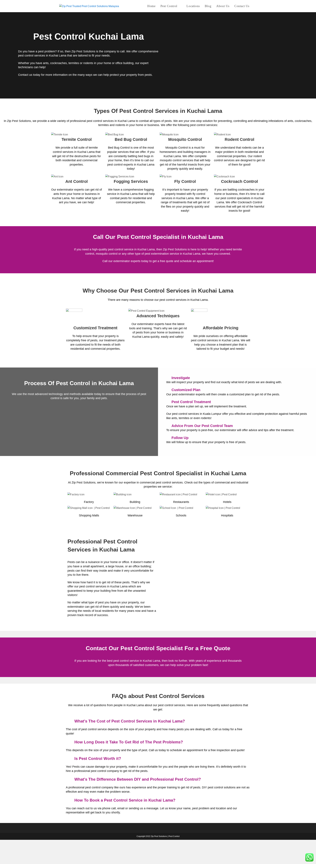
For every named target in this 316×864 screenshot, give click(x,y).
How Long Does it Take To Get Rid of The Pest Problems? (128, 742)
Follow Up (179, 438)
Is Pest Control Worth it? (97, 758)
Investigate (180, 378)
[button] (237, 378)
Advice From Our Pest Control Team (202, 426)
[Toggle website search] (255, 6)
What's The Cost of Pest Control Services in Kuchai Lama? (129, 721)
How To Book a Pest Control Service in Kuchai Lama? (124, 800)
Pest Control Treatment (191, 402)
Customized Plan (185, 390)
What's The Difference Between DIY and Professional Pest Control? (137, 779)
